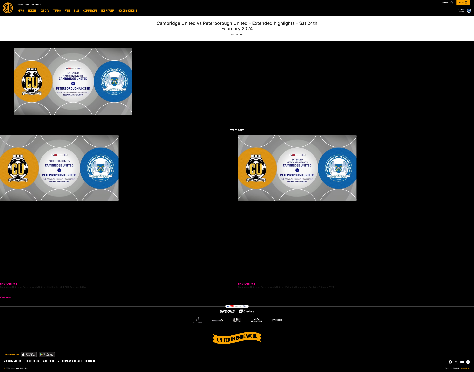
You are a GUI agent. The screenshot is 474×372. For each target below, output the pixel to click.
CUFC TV (44, 11)
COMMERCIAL (90, 11)
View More (5, 297)
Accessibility (51, 361)
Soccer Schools (127, 11)
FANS (67, 11)
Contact (90, 361)
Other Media (465, 368)
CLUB (76, 11)
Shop (27, 5)
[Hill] (237, 320)
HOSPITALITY (107, 11)
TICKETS (32, 11)
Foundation (36, 5)
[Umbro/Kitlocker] (276, 320)
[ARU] (198, 320)
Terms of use (32, 361)
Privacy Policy (13, 361)
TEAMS (57, 11)
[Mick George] (256, 320)
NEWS (21, 11)
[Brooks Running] (227, 311)
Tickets (20, 5)
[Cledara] (246, 311)
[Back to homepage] (8, 8)
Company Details (72, 361)
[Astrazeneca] (217, 320)
